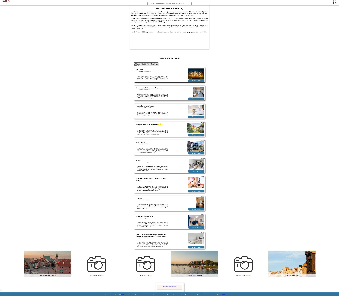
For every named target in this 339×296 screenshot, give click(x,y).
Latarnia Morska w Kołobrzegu (169, 286)
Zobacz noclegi (196, 80)
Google (122, 294)
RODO (223, 294)
